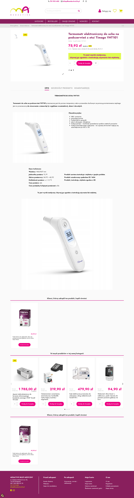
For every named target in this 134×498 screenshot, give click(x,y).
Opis (47, 88)
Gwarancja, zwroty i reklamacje (70, 482)
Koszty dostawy (48, 481)
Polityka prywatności (112, 486)
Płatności (46, 484)
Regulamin (109, 484)
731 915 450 (54, 1)
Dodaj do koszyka (84, 63)
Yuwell (75, 41)
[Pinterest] (73, 70)
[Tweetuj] (71, 70)
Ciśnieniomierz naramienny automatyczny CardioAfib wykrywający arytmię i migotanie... (50, 396)
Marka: (70, 41)
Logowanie (88, 481)
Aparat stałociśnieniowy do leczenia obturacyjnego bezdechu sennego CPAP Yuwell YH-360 (24, 397)
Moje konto (88, 484)
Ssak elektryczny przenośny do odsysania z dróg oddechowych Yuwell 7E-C (80, 396)
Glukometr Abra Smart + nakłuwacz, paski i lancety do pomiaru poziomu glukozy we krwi (108, 396)
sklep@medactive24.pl (71, 1)
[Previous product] (122, 25)
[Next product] (123, 25)
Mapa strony (109, 488)
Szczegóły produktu (61, 88)
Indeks (79, 41)
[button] (39, 21)
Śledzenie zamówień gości (93, 488)
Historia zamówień (91, 486)
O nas (107, 481)
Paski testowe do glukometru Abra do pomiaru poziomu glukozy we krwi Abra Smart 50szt (23, 338)
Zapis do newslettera (50, 486)
